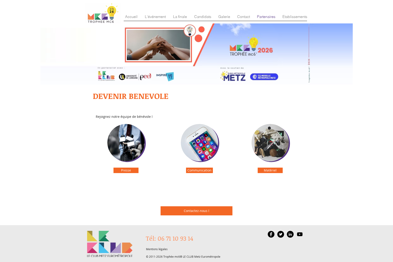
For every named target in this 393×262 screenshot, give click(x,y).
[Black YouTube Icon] (299, 234)
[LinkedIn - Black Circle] (290, 234)
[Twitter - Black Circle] (280, 234)
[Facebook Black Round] (271, 234)
